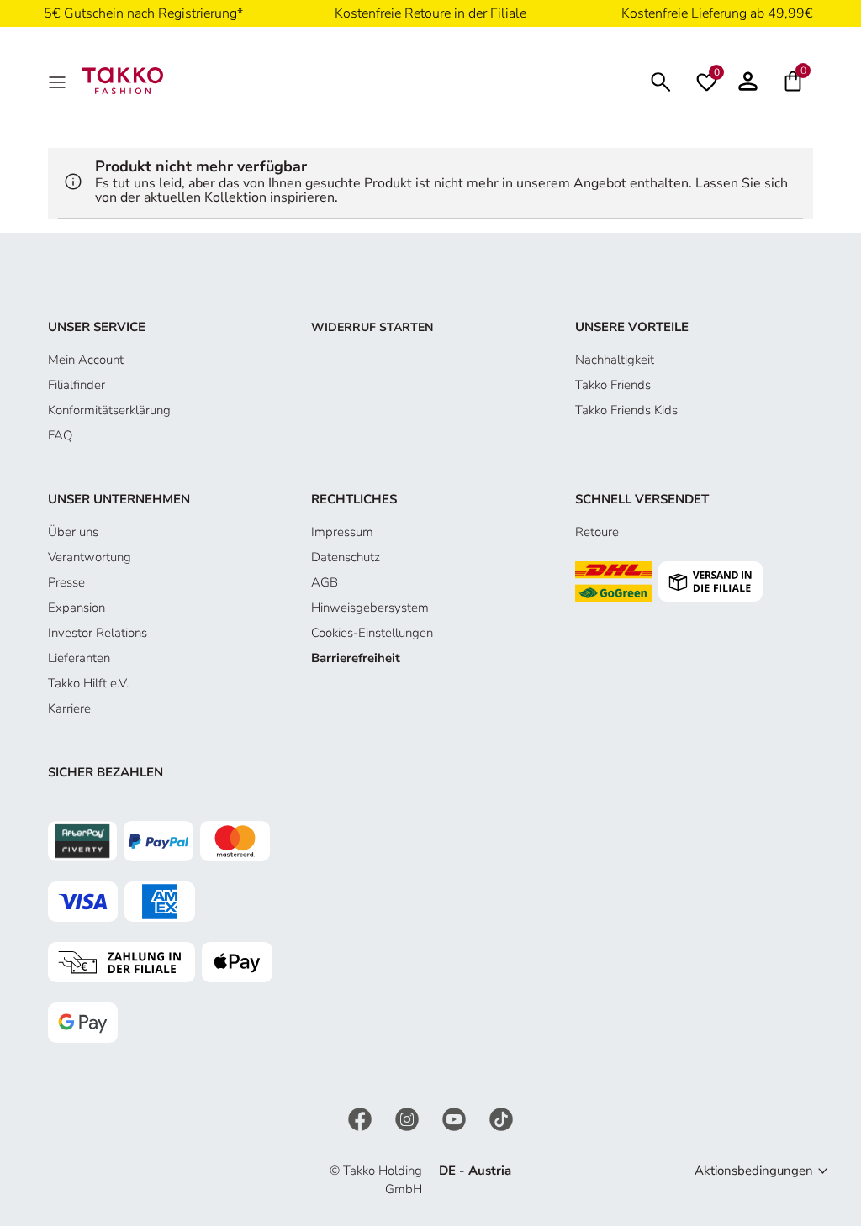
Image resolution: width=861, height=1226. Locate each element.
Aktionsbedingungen (754, 1170)
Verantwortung (89, 557)
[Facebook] (361, 1117)
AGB (324, 582)
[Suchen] (661, 80)
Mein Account (86, 359)
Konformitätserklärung (109, 410)
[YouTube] (455, 1117)
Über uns (73, 532)
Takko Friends (613, 384)
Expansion (76, 607)
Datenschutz (345, 557)
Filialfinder (76, 384)
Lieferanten (79, 658)
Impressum (342, 532)
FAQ (60, 435)
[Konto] (748, 80)
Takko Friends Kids (626, 410)
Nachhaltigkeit (614, 359)
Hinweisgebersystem (370, 607)
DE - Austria (475, 1170)
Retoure (597, 532)
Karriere (69, 708)
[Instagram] (408, 1117)
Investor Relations (97, 632)
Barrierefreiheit (355, 658)
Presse (66, 582)
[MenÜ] (59, 80)
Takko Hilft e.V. (88, 683)
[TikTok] (501, 1117)
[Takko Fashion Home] (122, 79)
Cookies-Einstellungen (372, 632)
